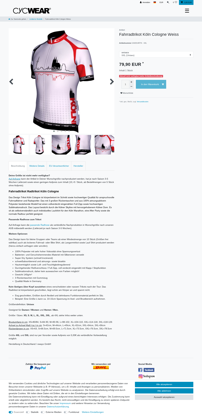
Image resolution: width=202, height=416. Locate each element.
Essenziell (19, 412)
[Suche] (168, 2)
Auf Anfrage (14, 179)
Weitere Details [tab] (37, 166)
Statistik (35, 412)
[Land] (155, 2)
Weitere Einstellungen (93, 412)
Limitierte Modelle (35, 19)
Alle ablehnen (164, 391)
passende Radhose (40, 225)
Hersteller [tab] (78, 166)
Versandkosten (142, 102)
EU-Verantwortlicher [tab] (59, 166)
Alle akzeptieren (164, 384)
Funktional (74, 412)
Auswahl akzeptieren (164, 397)
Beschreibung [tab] (18, 166)
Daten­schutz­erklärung (58, 406)
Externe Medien (54, 412)
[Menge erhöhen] (131, 82)
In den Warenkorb (150, 84)
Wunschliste (127, 93)
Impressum (65, 403)
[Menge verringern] (131, 86)
